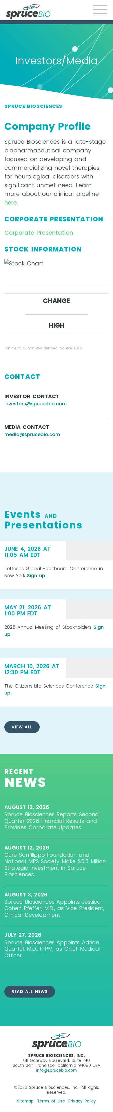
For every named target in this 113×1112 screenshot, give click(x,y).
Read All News (30, 991)
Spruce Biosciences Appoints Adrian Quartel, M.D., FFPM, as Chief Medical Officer (52, 949)
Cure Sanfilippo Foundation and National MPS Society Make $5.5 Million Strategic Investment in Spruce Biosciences (55, 864)
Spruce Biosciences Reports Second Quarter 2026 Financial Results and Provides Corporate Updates (51, 821)
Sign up (36, 575)
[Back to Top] (103, 1102)
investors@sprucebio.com (35, 403)
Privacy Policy (82, 1101)
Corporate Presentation (38, 233)
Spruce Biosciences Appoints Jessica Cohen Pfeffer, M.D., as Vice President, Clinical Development (54, 908)
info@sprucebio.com (56, 1070)
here (10, 202)
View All (22, 727)
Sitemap (25, 1101)
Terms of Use (51, 1101)
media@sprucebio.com (32, 434)
